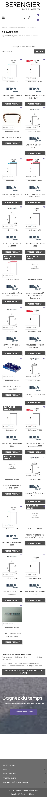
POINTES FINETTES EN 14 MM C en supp (12, 634)
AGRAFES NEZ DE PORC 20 (12, 137)
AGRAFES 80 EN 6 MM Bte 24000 (12, 195)
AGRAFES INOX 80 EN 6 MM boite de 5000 (35, 195)
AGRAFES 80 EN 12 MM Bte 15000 (12, 543)
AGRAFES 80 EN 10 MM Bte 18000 (12, 445)
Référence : (10, 82)
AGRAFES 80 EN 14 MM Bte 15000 (35, 593)
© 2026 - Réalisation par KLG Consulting (23, 790)
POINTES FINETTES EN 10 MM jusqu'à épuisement (35, 536)
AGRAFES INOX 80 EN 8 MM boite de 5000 (12, 294)
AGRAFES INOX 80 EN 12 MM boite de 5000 (35, 445)
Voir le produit (12, 104)
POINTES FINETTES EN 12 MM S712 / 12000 (12, 486)
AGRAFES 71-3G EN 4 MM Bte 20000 (35, 146)
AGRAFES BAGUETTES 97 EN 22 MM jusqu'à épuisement (35, 295)
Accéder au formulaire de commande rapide (23, 671)
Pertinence (6, 51)
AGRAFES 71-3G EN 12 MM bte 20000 (34, 494)
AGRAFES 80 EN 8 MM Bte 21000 (35, 245)
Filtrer (39, 51)
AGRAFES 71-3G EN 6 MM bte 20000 (12, 245)
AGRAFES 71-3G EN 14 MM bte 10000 (12, 593)
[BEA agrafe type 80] (12, 89)
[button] (23, 712)
